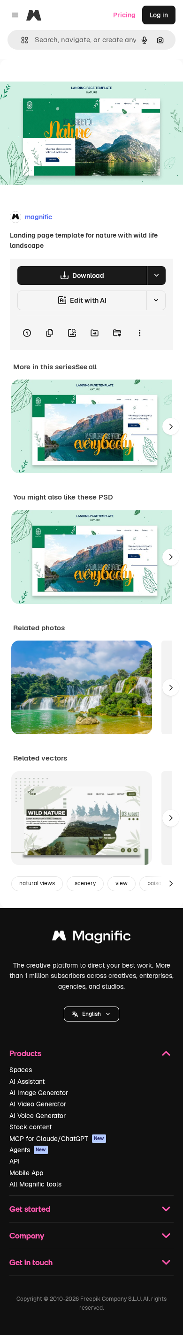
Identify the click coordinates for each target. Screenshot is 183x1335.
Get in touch (31, 1262)
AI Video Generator (37, 1104)
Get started (29, 1209)
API (14, 1161)
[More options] (139, 333)
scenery (85, 883)
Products (25, 1053)
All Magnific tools (35, 1184)
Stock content (30, 1127)
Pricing (124, 15)
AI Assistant (27, 1081)
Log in (159, 15)
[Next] (170, 426)
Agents (27, 1150)
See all (86, 367)
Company (26, 1235)
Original (60, 80)
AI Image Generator (38, 1093)
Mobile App (26, 1173)
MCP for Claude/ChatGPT (56, 1138)
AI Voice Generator (37, 1115)
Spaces (20, 1070)
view (121, 883)
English (91, 1014)
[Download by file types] (156, 275)
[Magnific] (91, 938)
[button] (91, 1014)
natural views (37, 883)
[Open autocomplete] (21, 40)
